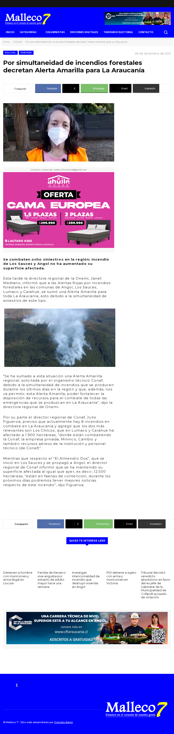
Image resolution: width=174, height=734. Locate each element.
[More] (165, 88)
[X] (168, 4)
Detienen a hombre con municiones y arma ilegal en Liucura (17, 578)
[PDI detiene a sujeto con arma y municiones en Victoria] (121, 558)
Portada (26, 52)
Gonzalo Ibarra (63, 722)
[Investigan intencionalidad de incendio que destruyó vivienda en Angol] (87, 558)
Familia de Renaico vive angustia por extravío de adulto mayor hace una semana (52, 579)
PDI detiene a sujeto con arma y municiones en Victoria (121, 578)
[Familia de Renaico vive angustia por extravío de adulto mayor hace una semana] (53, 558)
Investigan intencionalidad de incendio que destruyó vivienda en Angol (86, 579)
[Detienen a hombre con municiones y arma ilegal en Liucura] (18, 558)
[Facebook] (161, 4)
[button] (165, 32)
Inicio (6, 41)
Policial (17, 41)
